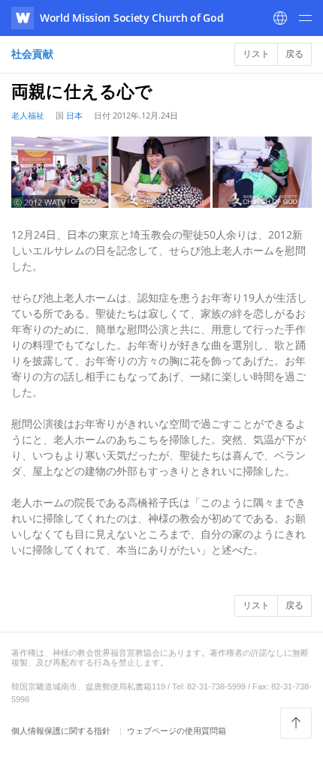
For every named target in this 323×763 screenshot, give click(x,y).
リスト (256, 53)
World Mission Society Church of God (132, 18)
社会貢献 (32, 54)
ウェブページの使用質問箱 (176, 730)
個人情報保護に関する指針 (62, 730)
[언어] (280, 18)
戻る (294, 53)
